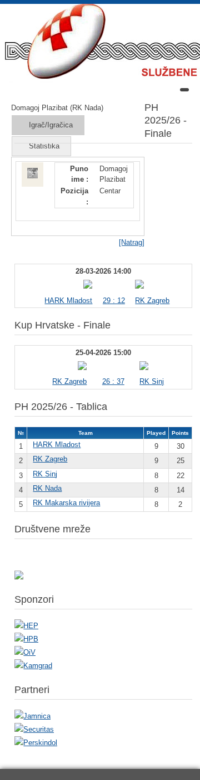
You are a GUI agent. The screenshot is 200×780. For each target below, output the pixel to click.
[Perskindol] (35, 742)
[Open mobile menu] (184, 89)
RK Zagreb (152, 300)
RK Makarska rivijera (66, 503)
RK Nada (47, 488)
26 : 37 (113, 381)
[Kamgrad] (33, 665)
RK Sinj (151, 381)
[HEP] (26, 626)
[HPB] (26, 639)
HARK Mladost (68, 300)
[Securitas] (34, 729)
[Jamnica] (32, 716)
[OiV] (25, 652)
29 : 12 (114, 300)
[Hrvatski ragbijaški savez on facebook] (18, 577)
